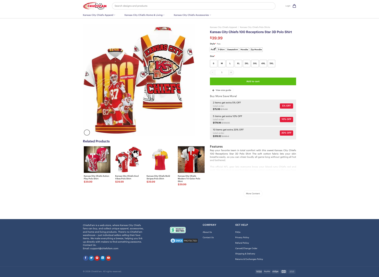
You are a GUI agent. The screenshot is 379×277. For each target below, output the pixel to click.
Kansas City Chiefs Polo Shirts (255, 27)
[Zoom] (87, 132)
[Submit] (271, 6)
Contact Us (208, 238)
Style (213, 44)
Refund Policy (242, 243)
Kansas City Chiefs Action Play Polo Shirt (96, 177)
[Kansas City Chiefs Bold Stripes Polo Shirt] (160, 159)
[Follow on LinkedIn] (102, 258)
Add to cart (253, 81)
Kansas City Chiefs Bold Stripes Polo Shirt (158, 177)
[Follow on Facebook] (85, 258)
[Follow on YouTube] (108, 258)
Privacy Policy (242, 238)
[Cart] (294, 6)
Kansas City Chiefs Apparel (98, 15)
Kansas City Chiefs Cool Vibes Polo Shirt (127, 177)
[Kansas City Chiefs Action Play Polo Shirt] (97, 159)
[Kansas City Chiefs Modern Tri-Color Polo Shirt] (191, 159)
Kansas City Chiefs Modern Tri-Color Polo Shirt (189, 178)
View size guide (223, 90)
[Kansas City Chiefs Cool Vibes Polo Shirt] (128, 159)
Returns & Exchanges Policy (249, 259)
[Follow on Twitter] (91, 258)
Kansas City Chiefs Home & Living (144, 15)
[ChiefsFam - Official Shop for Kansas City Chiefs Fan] (95, 6)
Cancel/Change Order (246, 248)
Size (212, 56)
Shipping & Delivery (245, 254)
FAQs (237, 232)
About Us (207, 232)
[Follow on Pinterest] (97, 258)
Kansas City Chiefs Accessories (191, 15)
